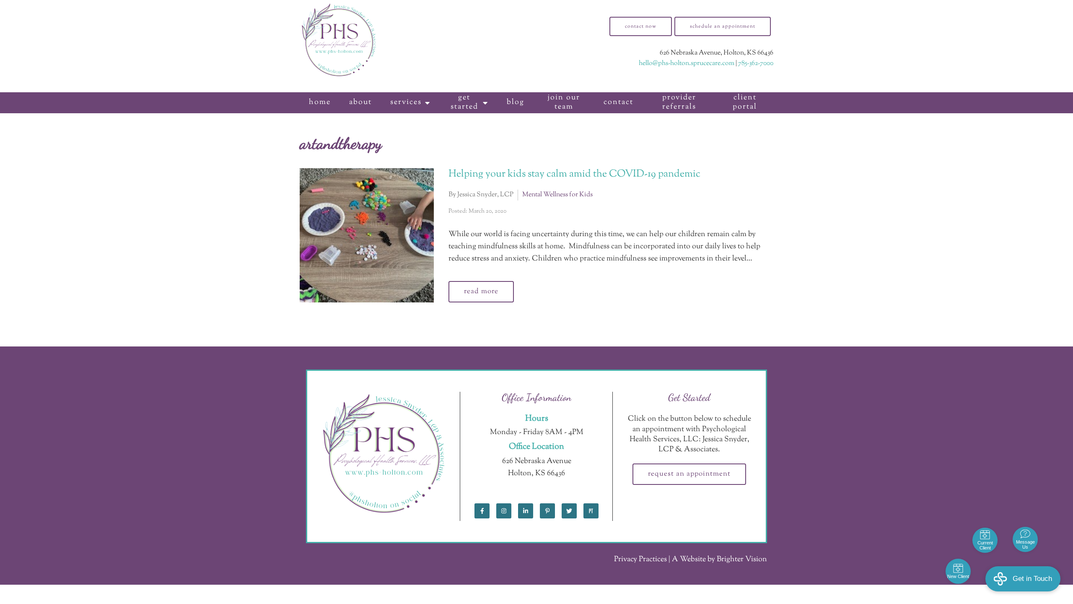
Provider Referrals (679, 102)
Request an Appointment (689, 474)
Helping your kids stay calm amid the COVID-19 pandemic (574, 174)
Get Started (464, 102)
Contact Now (640, 26)
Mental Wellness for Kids (557, 195)
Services (406, 102)
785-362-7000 (755, 63)
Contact (618, 102)
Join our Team (563, 102)
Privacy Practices (640, 559)
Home (320, 102)
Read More (481, 291)
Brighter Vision (742, 559)
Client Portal (745, 102)
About (360, 102)
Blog (515, 102)
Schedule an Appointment (722, 26)
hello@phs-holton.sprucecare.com (686, 63)
